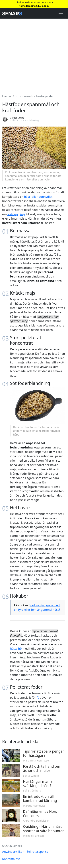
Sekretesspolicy (37, 852)
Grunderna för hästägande (34, 96)
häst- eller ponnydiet (38, 197)
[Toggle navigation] (61, 13)
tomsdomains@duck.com (34, 5)
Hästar (6, 96)
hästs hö (16, 649)
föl (38, 698)
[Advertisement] (34, 54)
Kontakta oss (11, 859)
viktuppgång (16, 214)
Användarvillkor (13, 852)
